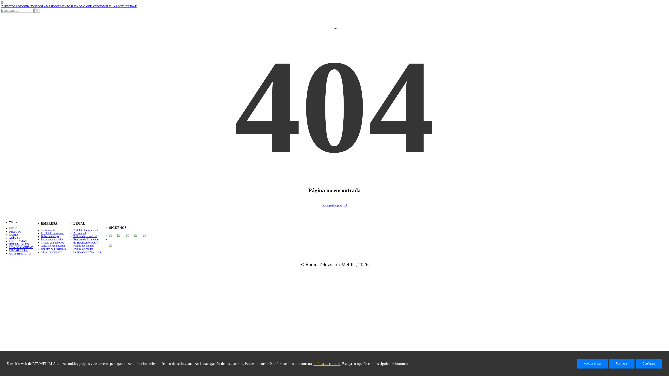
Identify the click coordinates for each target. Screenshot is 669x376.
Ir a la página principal (334, 205)
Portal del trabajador (52, 239)
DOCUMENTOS (62, 6)
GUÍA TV (28, 6)
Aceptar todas (592, 363)
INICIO (13, 228)
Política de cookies (83, 245)
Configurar (649, 363)
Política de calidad (83, 248)
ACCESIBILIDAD (126, 6)
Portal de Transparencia (86, 230)
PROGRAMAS (43, 6)
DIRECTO (7, 6)
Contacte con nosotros (53, 245)
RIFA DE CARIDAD (84, 6)
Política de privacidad (85, 236)
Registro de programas (53, 248)
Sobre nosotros (49, 230)
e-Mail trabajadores (51, 251)
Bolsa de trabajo (50, 236)
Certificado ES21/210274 (87, 251)
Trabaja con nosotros (52, 242)
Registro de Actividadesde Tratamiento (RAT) (86, 241)
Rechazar (622, 363)
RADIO (18, 6)
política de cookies (326, 364)
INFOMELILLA (105, 6)
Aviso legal (79, 233)
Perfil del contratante (52, 233)
